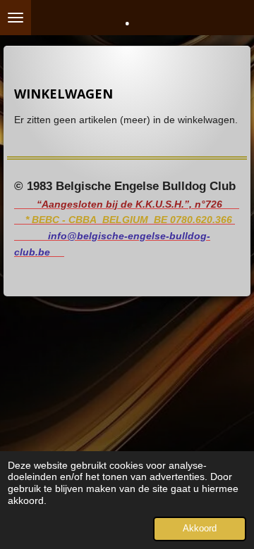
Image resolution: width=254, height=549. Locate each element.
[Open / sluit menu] (15, 17)
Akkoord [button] (200, 529)
